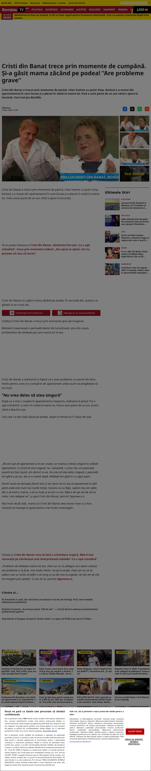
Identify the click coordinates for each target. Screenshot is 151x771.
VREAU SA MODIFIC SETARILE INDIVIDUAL (134, 741)
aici (52, 752)
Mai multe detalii (50, 731)
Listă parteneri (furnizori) (80, 742)
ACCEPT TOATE (135, 731)
